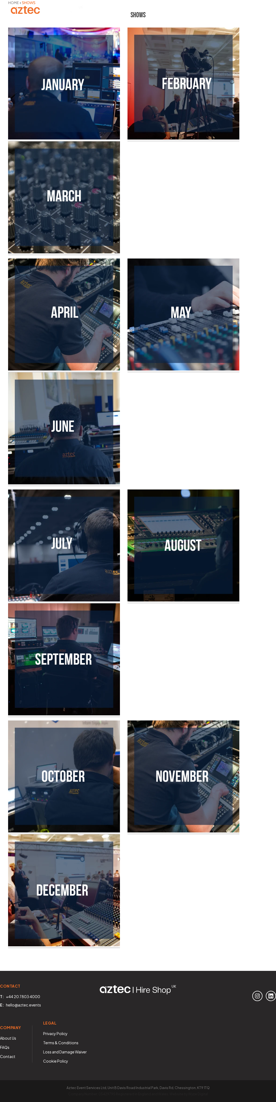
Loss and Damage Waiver (65, 1051)
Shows (94, 10)
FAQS (151, 10)
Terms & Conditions (60, 1042)
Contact (180, 10)
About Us (124, 10)
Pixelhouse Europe (214, 10)
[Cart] (259, 10)
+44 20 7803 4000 (23, 996)
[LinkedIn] (271, 996)
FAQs (4, 1047)
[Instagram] (257, 996)
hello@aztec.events (23, 1004)
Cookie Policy (55, 1061)
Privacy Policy (55, 1033)
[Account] (244, 10)
